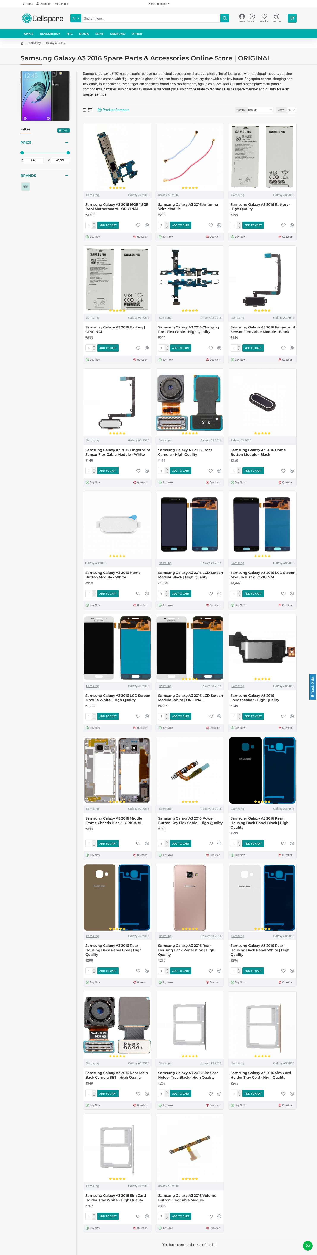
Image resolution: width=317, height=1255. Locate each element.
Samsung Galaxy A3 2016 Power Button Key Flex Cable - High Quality (190, 820)
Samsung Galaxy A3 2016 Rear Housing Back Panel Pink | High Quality (186, 950)
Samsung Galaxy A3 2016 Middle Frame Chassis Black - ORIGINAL (113, 820)
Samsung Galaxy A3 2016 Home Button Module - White (113, 575)
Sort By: (241, 110)
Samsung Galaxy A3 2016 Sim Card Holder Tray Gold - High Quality (261, 1075)
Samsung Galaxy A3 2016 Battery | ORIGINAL (115, 329)
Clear (65, 130)
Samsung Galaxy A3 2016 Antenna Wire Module (188, 207)
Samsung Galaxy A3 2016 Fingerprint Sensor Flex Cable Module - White (117, 452)
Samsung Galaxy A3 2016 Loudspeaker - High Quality (255, 698)
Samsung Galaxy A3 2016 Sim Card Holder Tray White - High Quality (115, 1198)
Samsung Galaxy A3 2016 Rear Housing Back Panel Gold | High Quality (113, 950)
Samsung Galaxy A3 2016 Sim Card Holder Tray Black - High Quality (188, 1075)
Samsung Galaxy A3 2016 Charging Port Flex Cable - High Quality (188, 329)
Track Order (313, 685)
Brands (28, 176)
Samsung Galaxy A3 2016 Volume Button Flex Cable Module (187, 1198)
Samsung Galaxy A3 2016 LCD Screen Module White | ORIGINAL (190, 698)
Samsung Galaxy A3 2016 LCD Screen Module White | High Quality (117, 698)
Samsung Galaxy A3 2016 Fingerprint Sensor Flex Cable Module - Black (263, 329)
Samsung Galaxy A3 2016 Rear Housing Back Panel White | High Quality (260, 950)
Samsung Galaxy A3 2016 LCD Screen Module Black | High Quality (190, 575)
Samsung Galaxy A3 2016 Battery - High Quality (260, 207)
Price (25, 143)
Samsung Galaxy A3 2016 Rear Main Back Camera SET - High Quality (116, 1075)
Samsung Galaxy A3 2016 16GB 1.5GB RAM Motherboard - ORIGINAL (117, 207)
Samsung (35, 43)
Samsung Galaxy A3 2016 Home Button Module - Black (258, 452)
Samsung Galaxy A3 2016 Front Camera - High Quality (185, 452)
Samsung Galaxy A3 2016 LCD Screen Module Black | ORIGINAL (263, 575)
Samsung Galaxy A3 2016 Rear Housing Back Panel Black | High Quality (260, 822)
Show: (281, 110)
